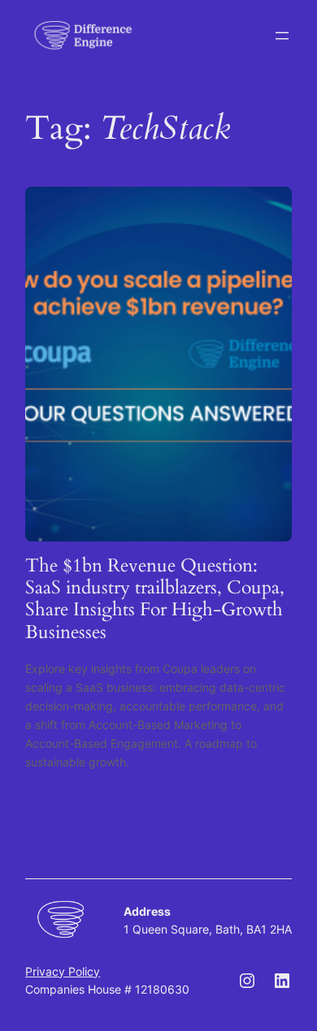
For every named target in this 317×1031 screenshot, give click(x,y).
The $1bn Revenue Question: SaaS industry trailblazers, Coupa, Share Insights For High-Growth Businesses (154, 598)
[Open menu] (282, 35)
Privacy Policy (62, 971)
